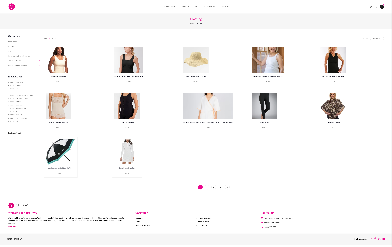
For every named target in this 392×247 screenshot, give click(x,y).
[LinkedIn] (379, 239)
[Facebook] (375, 239)
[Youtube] (384, 239)
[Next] (227, 187)
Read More (12, 226)
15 (52, 38)
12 (49, 38)
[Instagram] (371, 239)
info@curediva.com (272, 222)
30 (55, 38)
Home (192, 24)
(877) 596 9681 (270, 227)
